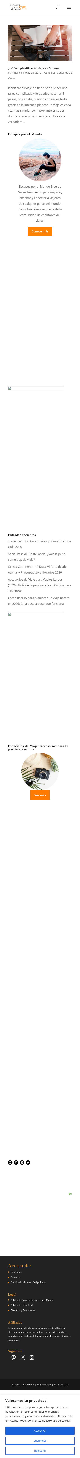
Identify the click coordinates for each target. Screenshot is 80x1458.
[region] (40, 1426)
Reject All (40, 1450)
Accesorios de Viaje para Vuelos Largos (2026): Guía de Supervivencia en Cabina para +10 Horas (39, 585)
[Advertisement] (40, 999)
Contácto (15, 1277)
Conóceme (16, 1272)
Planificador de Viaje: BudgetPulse (28, 1282)
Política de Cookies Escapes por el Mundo (32, 1300)
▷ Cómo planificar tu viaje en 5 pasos (33, 68)
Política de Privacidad (22, 1305)
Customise (40, 1440)
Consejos (49, 72)
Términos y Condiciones (23, 1310)
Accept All (40, 1430)
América (17, 72)
